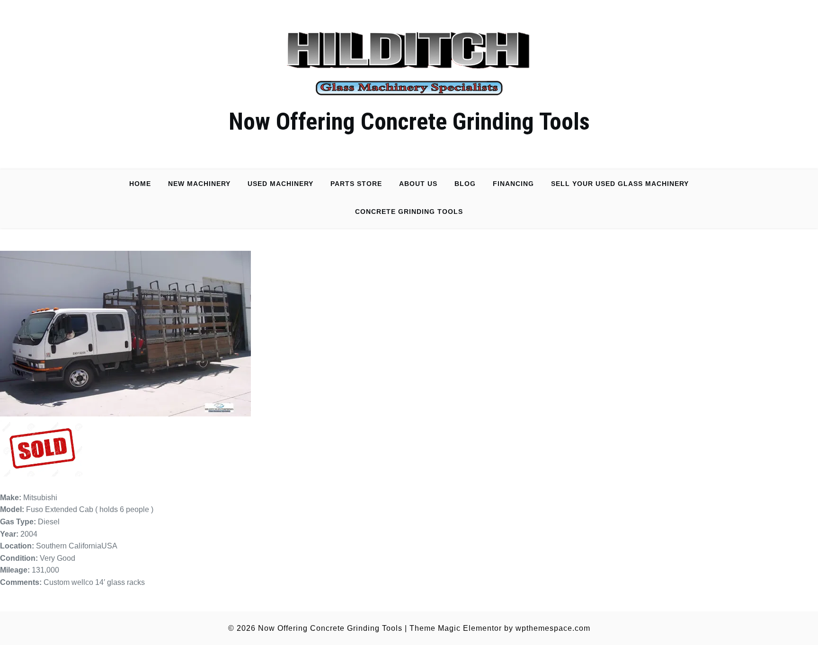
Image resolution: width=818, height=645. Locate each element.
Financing (513, 183)
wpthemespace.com (553, 628)
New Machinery (199, 183)
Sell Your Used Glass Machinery (620, 183)
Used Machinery (280, 183)
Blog (465, 183)
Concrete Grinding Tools (409, 211)
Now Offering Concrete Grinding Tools (409, 121)
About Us (418, 183)
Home (140, 183)
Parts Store (356, 183)
